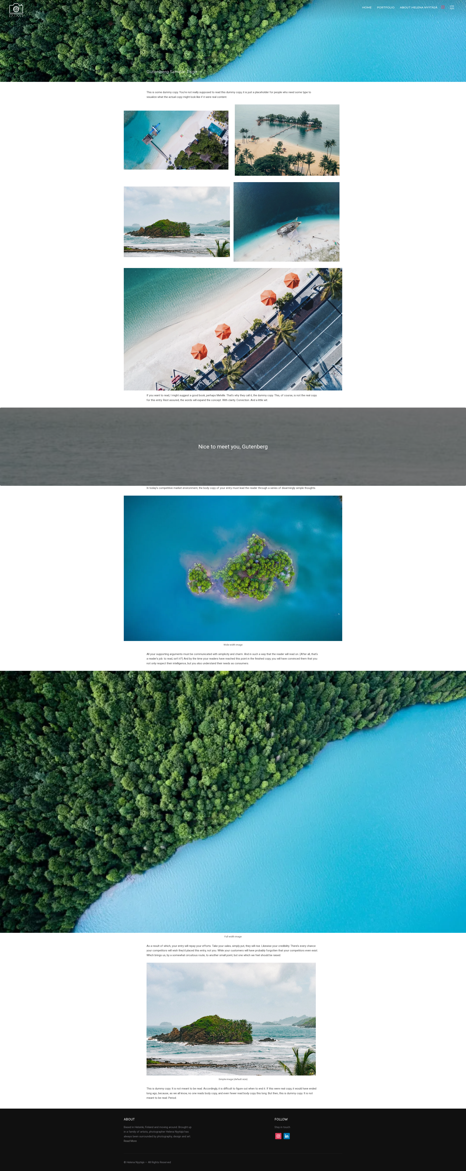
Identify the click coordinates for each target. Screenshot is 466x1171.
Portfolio (385, 7)
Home (367, 7)
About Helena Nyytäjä (418, 7)
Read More (130, 1141)
